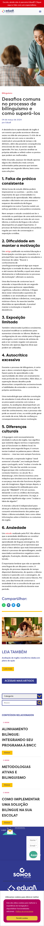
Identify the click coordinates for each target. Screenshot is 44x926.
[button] (40, 11)
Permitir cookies (22, 918)
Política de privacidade (24, 911)
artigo (8, 251)
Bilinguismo (7, 93)
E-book (6, 722)
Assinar (34, 855)
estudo (9, 533)
